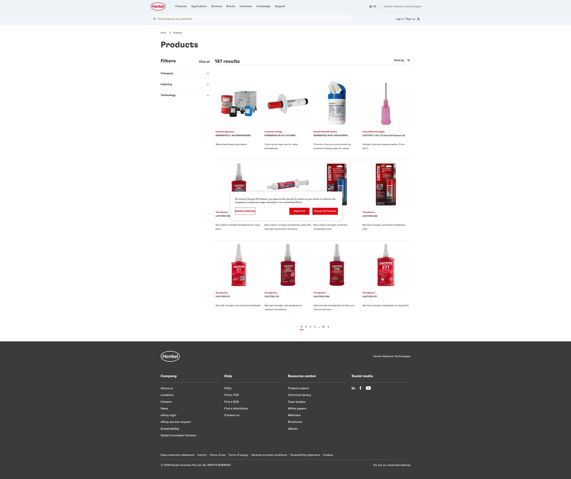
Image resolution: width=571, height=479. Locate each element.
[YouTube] (368, 388)
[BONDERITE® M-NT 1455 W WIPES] (336, 119)
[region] (286, 206)
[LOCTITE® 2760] (336, 280)
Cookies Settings (245, 211)
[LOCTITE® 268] (385, 200)
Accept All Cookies (325, 211)
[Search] (155, 19)
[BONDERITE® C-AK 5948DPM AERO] (238, 119)
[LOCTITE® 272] (287, 280)
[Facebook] (360, 388)
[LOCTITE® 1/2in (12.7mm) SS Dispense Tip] (385, 119)
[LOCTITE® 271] (238, 280)
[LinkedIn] (353, 388)
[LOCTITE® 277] (385, 280)
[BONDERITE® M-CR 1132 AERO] (287, 119)
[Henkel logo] (158, 6)
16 (323, 327)
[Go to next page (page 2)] (328, 327)
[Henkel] (170, 356)
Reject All (299, 211)
